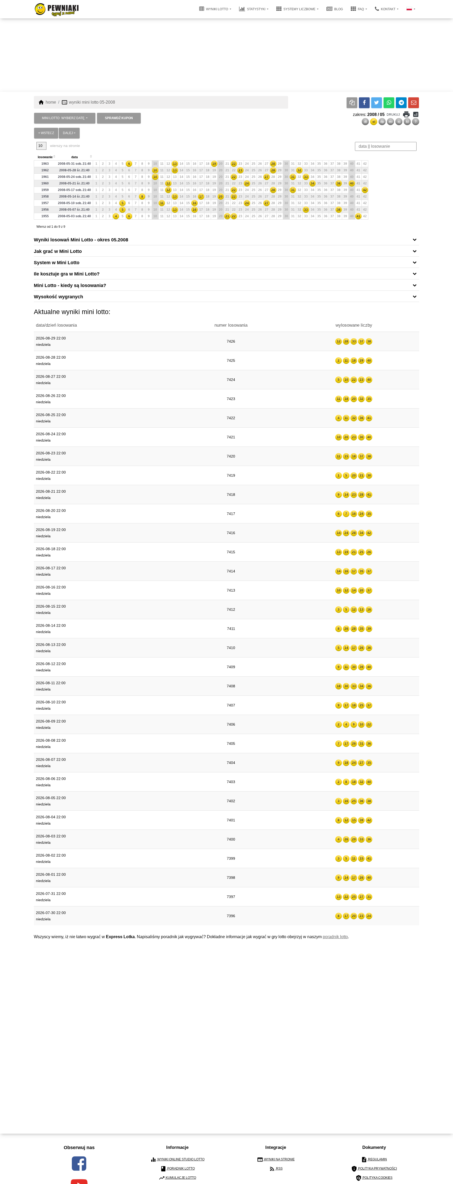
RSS (276, 1169)
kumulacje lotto (177, 1178)
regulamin (374, 1159)
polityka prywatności (374, 1169)
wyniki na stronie (276, 1159)
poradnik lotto (335, 937)
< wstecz (46, 133)
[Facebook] (364, 102)
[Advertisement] (226, 55)
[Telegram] (401, 102)
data (74, 157)
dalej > (69, 133)
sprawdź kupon (119, 118)
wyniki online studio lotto (177, 1159)
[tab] (226, 239)
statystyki (256, 9)
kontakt (388, 9)
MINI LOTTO (63, 118)
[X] (376, 102)
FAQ (361, 9)
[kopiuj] (352, 102)
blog (338, 9)
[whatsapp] (389, 102)
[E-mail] (413, 102)
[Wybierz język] (410, 9)
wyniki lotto (217, 9)
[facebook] (79, 1163)
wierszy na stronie (64, 146)
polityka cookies (373, 1178)
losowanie (45, 157)
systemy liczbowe (299, 9)
